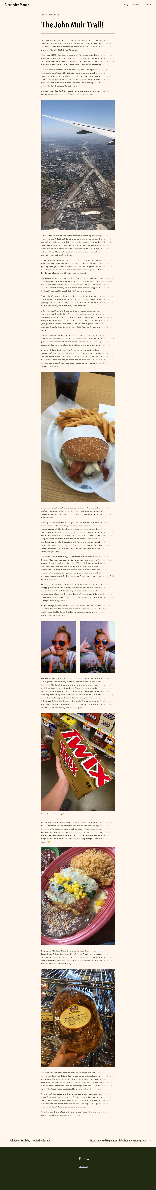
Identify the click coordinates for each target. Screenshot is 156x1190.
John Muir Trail (47, 15)
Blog (126, 5)
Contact (147, 5)
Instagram (83, 1166)
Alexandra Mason (17, 4)
